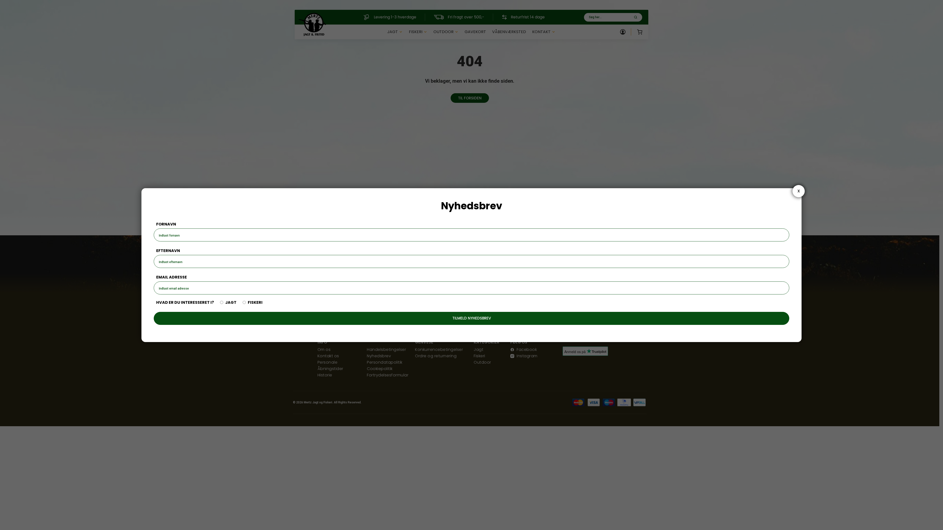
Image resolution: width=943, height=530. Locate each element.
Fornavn (166, 224)
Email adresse (171, 277)
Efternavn (168, 250)
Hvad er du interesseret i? (185, 303)
